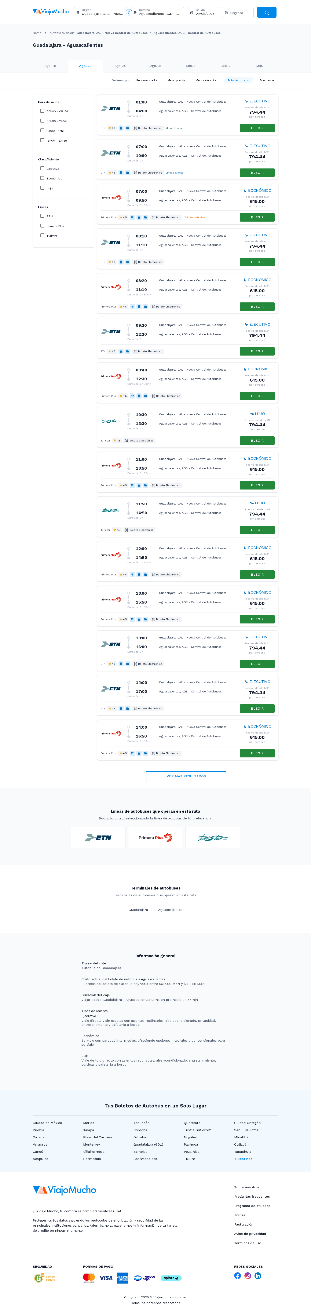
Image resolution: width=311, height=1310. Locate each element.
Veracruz (40, 1144)
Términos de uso (247, 1243)
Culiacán (241, 1144)
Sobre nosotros (246, 1187)
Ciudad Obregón (247, 1123)
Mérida (88, 1123)
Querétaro (192, 1123)
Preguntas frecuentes (252, 1196)
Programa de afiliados (252, 1206)
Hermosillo (92, 1159)
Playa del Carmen (97, 1137)
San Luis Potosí (246, 1130)
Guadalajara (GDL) (148, 1144)
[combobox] (103, 13)
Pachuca (191, 1144)
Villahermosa (94, 1152)
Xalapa (88, 1130)
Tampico (140, 1152)
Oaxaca (39, 1137)
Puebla (38, 1130)
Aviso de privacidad (250, 1234)
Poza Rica (192, 1152)
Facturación (243, 1224)
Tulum (189, 1159)
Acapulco (40, 1159)
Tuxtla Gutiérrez (197, 1130)
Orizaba (139, 1137)
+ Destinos (243, 1159)
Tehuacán (141, 1123)
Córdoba (140, 1130)
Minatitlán (242, 1137)
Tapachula (242, 1152)
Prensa (239, 1215)
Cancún (39, 1152)
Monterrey (91, 1144)
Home (37, 32)
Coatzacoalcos (145, 1159)
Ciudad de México (47, 1123)
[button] (187, 115)
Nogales (190, 1137)
